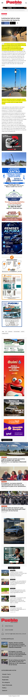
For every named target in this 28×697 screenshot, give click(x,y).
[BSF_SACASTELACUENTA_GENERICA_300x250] (14, 555)
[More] (17, 23)
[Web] (14, 427)
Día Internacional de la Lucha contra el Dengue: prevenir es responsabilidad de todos (17, 591)
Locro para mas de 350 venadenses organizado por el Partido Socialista (18, 609)
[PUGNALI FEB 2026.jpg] (14, 314)
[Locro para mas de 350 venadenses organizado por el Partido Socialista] (5, 609)
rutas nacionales (16, 331)
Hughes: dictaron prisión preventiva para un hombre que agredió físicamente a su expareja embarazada (13, 460)
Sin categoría (4, 506)
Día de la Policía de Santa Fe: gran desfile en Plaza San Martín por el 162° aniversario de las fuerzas (13, 509)
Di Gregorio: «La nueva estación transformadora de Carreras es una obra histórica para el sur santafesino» (13, 485)
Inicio (2, 10)
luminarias (10, 331)
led (6, 331)
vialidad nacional (5, 333)
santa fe (22, 331)
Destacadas (6, 10)
